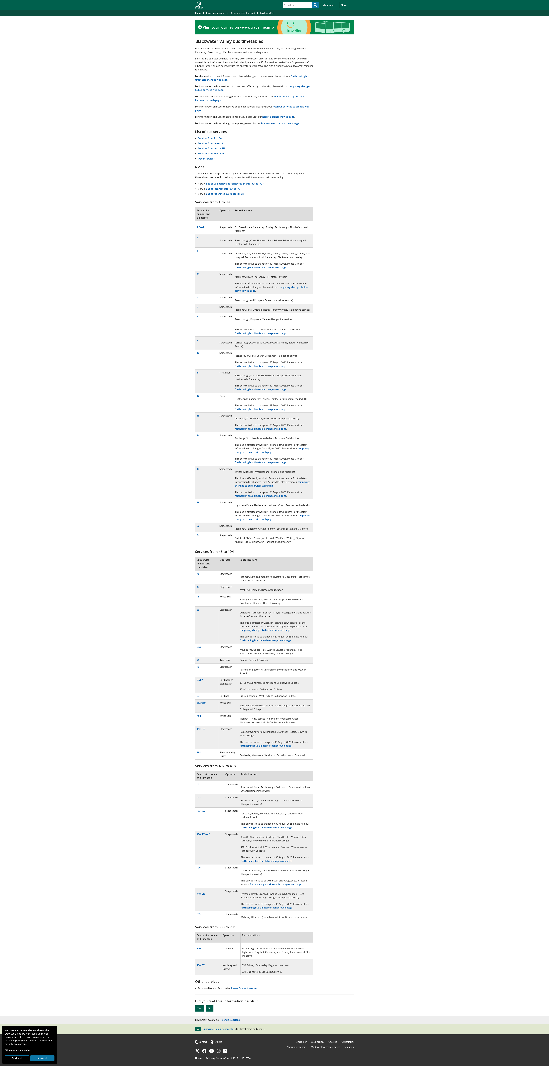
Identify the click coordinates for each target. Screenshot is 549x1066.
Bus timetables (267, 13)
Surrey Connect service (244, 988)
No (209, 1008)
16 (198, 435)
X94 (199, 715)
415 (199, 914)
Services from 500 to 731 (211, 153)
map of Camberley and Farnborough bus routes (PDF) (234, 183)
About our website (297, 1047)
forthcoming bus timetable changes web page (260, 267)
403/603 (201, 810)
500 (199, 948)
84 (198, 696)
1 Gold (200, 227)
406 (199, 867)
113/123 (201, 729)
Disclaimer (301, 1041)
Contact (203, 1041)
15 (198, 415)
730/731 (201, 965)
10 (198, 352)
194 (199, 752)
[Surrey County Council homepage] (199, 5)
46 (198, 573)
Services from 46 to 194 (211, 143)
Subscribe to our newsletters (219, 1029)
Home (198, 13)
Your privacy (317, 1041)
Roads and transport (215, 13)
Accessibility (347, 1041)
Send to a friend (231, 1019)
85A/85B (201, 702)
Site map (349, 1047)
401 (199, 784)
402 (199, 797)
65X (199, 646)
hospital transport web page (278, 116)
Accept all (42, 1058)
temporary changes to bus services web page (265, 630)
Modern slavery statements (325, 1047)
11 (198, 372)
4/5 (198, 274)
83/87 (200, 680)
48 (198, 596)
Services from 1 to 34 (209, 138)
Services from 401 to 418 (211, 148)
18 (198, 469)
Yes (199, 1008)
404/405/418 (203, 834)
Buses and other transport (242, 13)
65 (198, 609)
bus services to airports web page (280, 123)
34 (198, 535)
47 (198, 587)
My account (329, 5)
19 (198, 502)
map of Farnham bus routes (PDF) (223, 188)
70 (198, 660)
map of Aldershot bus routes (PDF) (224, 193)
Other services (206, 158)
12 (198, 396)
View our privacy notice (18, 1050)
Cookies (332, 1041)
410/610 (201, 893)
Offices (218, 1041)
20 (198, 525)
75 (198, 666)
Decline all (17, 1058)
